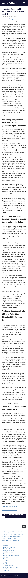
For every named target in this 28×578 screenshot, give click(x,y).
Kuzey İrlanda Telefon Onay (9, 552)
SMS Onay (5, 558)
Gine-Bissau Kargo (7, 548)
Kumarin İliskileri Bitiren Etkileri (9, 538)
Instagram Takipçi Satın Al (9, 550)
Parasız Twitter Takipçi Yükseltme (11, 555)
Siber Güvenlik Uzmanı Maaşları (9, 510)
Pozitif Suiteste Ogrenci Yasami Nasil (10, 540)
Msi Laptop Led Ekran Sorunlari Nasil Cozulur (12, 536)
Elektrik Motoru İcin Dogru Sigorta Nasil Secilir (12, 534)
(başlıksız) (5, 545)
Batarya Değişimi (9, 3)
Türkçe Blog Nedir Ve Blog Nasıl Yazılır (15, 517)
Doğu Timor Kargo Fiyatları (9, 547)
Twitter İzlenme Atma (8, 570)
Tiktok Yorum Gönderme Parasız (10, 568)
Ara (2, 523)
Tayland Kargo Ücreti (8, 565)
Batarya (15, 16)
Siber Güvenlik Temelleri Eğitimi (9, 506)
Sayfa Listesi (6, 557)
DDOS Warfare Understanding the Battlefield (14, 515)
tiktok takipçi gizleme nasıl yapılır (11, 567)
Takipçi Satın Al (6, 560)
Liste (4, 553)
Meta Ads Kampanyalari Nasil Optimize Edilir (12, 532)
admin (10, 16)
